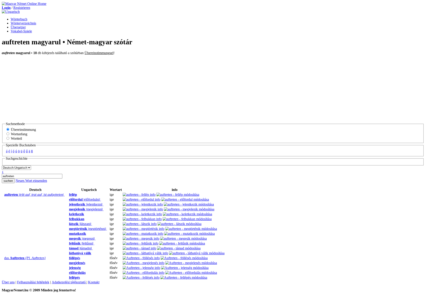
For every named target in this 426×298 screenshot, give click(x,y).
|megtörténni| (88, 229)
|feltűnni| (81, 243)
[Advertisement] (213, 88)
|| (34, 194)
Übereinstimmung (23, 129)
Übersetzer (18, 27)
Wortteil (16, 138)
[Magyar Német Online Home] (24, 4)
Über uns (8, 282)
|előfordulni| (85, 199)
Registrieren (21, 8)
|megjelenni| (86, 209)
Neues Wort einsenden (31, 180)
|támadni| (81, 248)
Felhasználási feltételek (33, 282)
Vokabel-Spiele (21, 31)
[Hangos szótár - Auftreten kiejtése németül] (2, 258)
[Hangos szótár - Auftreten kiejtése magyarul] (67, 258)
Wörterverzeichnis (23, 23)
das (24, 258)
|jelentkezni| (86, 204)
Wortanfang (18, 134)
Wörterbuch (19, 19)
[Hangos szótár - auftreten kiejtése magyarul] (67, 195)
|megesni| (82, 238)
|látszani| (80, 224)
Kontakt (93, 282)
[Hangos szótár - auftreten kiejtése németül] (2, 195)
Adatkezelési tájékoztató (69, 282)
